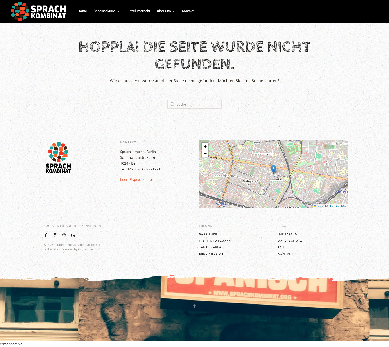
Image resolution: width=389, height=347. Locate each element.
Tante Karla (210, 247)
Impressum (288, 234)
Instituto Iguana (215, 241)
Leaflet (320, 206)
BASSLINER (208, 234)
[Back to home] (38, 11)
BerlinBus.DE (211, 253)
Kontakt (188, 11)
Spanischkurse (104, 11)
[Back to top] (194, 306)
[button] (273, 169)
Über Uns (164, 11)
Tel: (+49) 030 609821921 (140, 169)
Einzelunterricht (138, 11)
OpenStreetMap (337, 206)
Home (82, 11)
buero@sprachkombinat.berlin (143, 179)
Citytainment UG (89, 249)
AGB (281, 247)
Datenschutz (290, 241)
